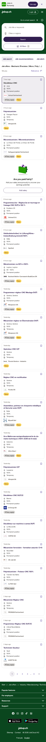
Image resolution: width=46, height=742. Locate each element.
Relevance (35, 71)
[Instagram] (22, 713)
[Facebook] (13, 713)
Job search (7, 59)
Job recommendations (24, 59)
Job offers (12, 685)
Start (3, 685)
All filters (24, 46)
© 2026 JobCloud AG (31, 732)
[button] (29, 20)
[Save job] (41, 79)
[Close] (41, 4)
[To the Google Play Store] (31, 721)
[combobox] (23, 27)
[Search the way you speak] (42, 20)
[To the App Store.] (15, 721)
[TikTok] (26, 713)
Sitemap (10, 732)
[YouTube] (17, 713)
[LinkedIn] (31, 713)
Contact (18, 732)
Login (31, 12)
